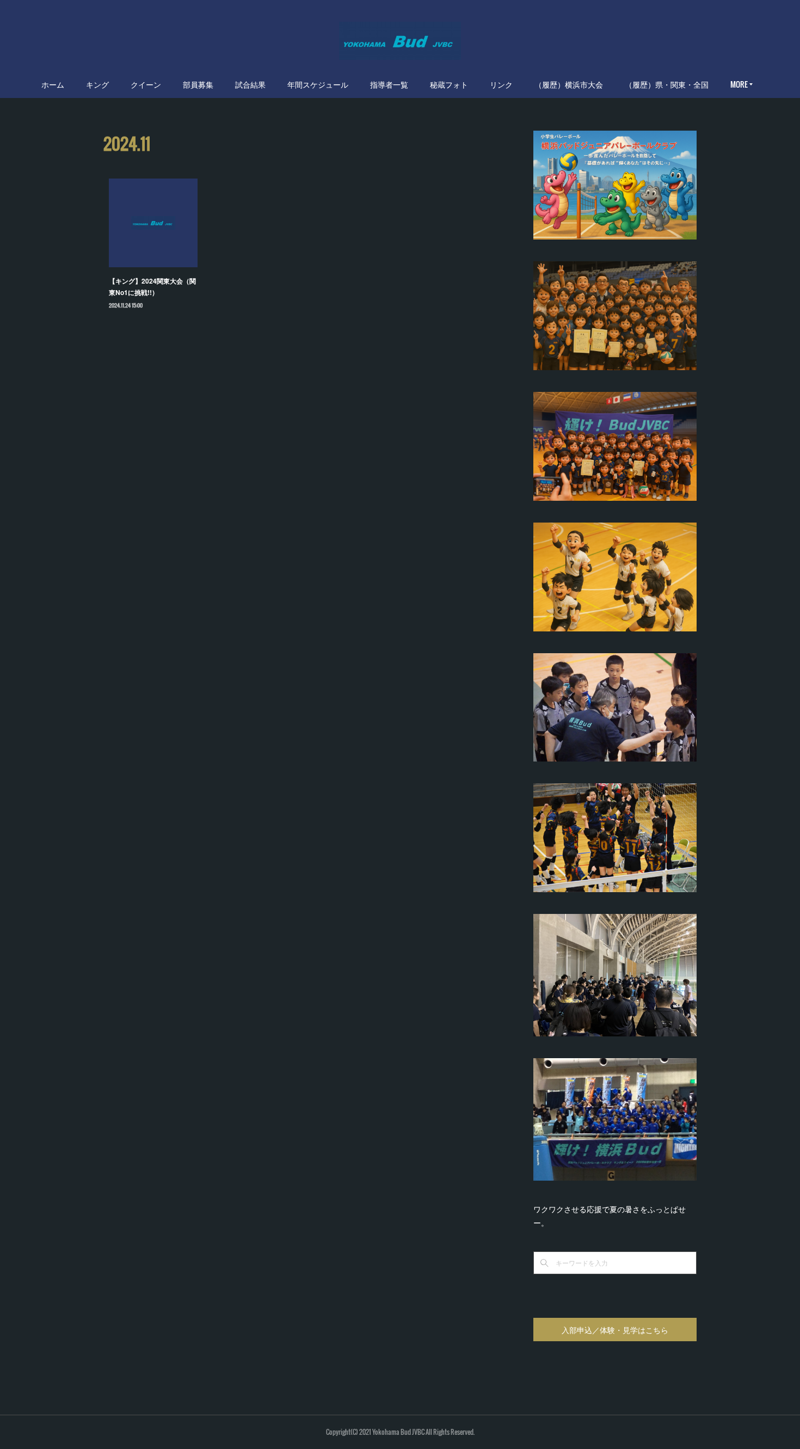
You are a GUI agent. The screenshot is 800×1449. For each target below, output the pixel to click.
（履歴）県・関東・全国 (667, 84)
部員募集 (198, 84)
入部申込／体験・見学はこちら (615, 1329)
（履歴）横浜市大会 (568, 84)
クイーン (146, 84)
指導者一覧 (389, 84)
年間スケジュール (317, 84)
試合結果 (250, 84)
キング (97, 84)
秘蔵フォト (449, 84)
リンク (501, 84)
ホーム (52, 84)
